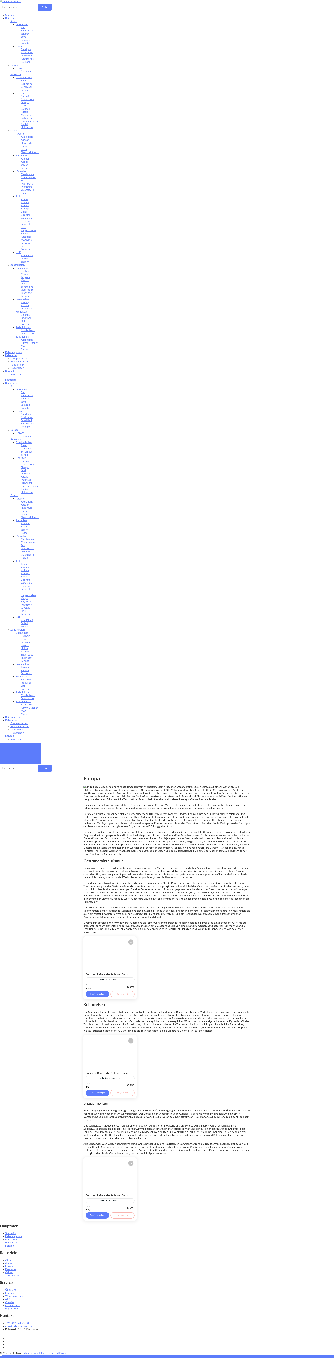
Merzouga (26, 187)
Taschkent (26, 293)
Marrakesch (27, 183)
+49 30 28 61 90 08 (17, 1323)
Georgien (21, 93)
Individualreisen (19, 361)
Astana (25, 305)
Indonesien (22, 24)
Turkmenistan (23, 336)
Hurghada (26, 143)
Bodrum (25, 215)
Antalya (25, 208)
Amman (25, 158)
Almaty (25, 302)
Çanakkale (27, 218)
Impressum (16, 374)
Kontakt (9, 371)
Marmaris (26, 240)
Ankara (25, 205)
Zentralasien (17, 265)
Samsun (25, 243)
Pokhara (25, 62)
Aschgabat (27, 340)
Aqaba (24, 162)
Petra (24, 168)
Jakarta (25, 34)
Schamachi (27, 87)
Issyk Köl (26, 318)
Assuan (25, 140)
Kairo (24, 146)
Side (23, 246)
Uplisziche (27, 127)
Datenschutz (12, 1305)
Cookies (9, 1302)
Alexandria (27, 137)
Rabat (24, 193)
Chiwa (24, 274)
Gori (23, 105)
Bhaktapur (27, 52)
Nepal (19, 46)
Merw (24, 349)
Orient (14, 130)
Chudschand (28, 330)
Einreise (9, 1293)
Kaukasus (15, 74)
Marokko (21, 171)
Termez (25, 296)
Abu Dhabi (27, 255)
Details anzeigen (97, 994)
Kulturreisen (17, 365)
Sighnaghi (26, 118)
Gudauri (25, 108)
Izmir (23, 227)
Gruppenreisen (19, 358)
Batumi (25, 96)
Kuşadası (26, 237)
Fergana (25, 277)
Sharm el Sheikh (30, 152)
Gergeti (25, 102)
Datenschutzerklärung (53, 1353)
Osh (23, 321)
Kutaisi (25, 112)
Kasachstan (22, 299)
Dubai (24, 258)
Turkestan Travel (30, 1353)
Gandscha (26, 83)
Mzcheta (26, 115)
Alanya (25, 202)
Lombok (25, 40)
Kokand (25, 280)
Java (23, 37)
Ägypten (20, 133)
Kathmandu (27, 59)
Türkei (19, 196)
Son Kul (25, 324)
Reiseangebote (13, 352)
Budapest (26, 71)
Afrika (8, 1260)
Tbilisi (24, 124)
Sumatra (25, 43)
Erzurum (25, 221)
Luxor (24, 149)
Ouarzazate (27, 190)
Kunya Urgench (29, 343)
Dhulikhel (26, 55)
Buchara (25, 271)
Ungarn (20, 68)
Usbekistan (22, 268)
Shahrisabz (27, 290)
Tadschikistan (23, 327)
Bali (23, 27)
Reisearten (11, 355)
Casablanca (27, 174)
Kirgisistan (22, 311)
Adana (24, 199)
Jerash (24, 165)
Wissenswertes (14, 1296)
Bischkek (26, 315)
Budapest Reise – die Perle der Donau (107, 974)
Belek (24, 212)
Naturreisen (17, 368)
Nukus (24, 283)
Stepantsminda (29, 121)
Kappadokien (28, 230)
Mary (24, 346)
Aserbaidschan (24, 77)
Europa (14, 65)
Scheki (24, 90)
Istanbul (25, 224)
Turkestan (26, 308)
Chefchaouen (28, 177)
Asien (13, 21)
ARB (7, 1299)
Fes (23, 180)
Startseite (10, 15)
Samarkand (27, 286)
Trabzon (25, 249)
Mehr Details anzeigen (108, 979)
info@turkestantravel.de (19, 1326)
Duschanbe (27, 333)
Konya (24, 233)
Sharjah (25, 261)
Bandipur (26, 49)
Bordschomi (27, 99)
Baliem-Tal (27, 30)
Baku (24, 80)
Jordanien (21, 155)
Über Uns (10, 1290)
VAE (18, 252)
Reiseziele (11, 18)
